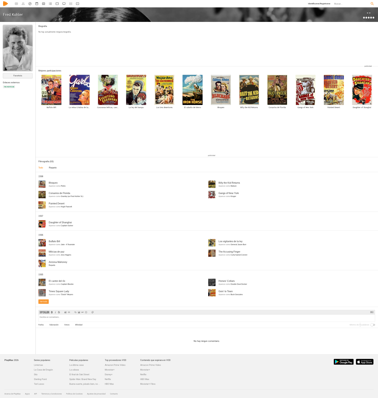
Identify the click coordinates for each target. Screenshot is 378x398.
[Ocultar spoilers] (44, 312)
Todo (40, 167)
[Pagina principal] (5, 5)
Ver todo (43, 301)
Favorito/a (17, 76)
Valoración (53, 325)
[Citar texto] (65, 312)
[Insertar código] (69, 312)
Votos (66, 325)
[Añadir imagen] (79, 312)
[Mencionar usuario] (92, 312)
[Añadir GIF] (82, 312)
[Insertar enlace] (75, 312)
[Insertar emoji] (86, 312)
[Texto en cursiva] (55, 312)
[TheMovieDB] (9, 88)
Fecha (41, 325)
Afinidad (78, 325)
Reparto (53, 167)
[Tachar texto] (59, 312)
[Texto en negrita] (52, 312)
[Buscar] (372, 3)
